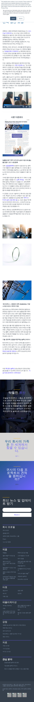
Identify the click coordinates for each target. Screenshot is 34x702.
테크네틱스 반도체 (23, 579)
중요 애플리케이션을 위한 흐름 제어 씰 (24, 606)
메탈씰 (4, 552)
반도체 (19, 593)
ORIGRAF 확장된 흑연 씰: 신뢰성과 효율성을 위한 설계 (9, 578)
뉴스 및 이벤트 (7, 542)
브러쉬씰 (5, 558)
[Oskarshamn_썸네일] (17, 137)
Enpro (4, 539)
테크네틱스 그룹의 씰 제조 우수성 (12, 633)
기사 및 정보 (6, 648)
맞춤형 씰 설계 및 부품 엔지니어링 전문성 (14, 625)
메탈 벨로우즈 (21, 566)
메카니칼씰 (21, 558)
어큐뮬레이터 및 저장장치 (24, 569)
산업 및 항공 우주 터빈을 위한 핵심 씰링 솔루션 (9, 613)
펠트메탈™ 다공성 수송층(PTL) (9, 568)
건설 (4, 608)
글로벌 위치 (6, 533)
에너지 (4, 593)
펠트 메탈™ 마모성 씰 (9, 555)
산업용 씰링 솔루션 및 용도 (11, 662)
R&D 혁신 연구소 (7, 628)
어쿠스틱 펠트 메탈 (23, 573)
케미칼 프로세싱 (7, 605)
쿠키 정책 (23, 689)
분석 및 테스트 (7, 631)
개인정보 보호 (16, 689)
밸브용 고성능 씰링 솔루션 (24, 613)
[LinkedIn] (19, 695)
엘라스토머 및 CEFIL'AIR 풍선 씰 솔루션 (9, 563)
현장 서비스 (6, 636)
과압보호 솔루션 (22, 576)
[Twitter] (14, 695)
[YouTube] (24, 695)
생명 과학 (20, 590)
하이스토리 (6, 530)
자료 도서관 (6, 645)
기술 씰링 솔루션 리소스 (10, 665)
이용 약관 (5, 689)
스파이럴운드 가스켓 (23, 555)
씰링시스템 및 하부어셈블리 (9, 572)
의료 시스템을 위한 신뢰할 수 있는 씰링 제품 (16, 669)
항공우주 (5, 590)
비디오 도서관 (6, 651)
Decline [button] (20, 18)
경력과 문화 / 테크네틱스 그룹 (11, 536)
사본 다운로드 (17, 117)
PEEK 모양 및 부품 (23, 552)
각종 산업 (5, 596)
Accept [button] (13, 18)
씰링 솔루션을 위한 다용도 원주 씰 (24, 562)
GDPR (10, 689)
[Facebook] (9, 695)
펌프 (19, 610)
